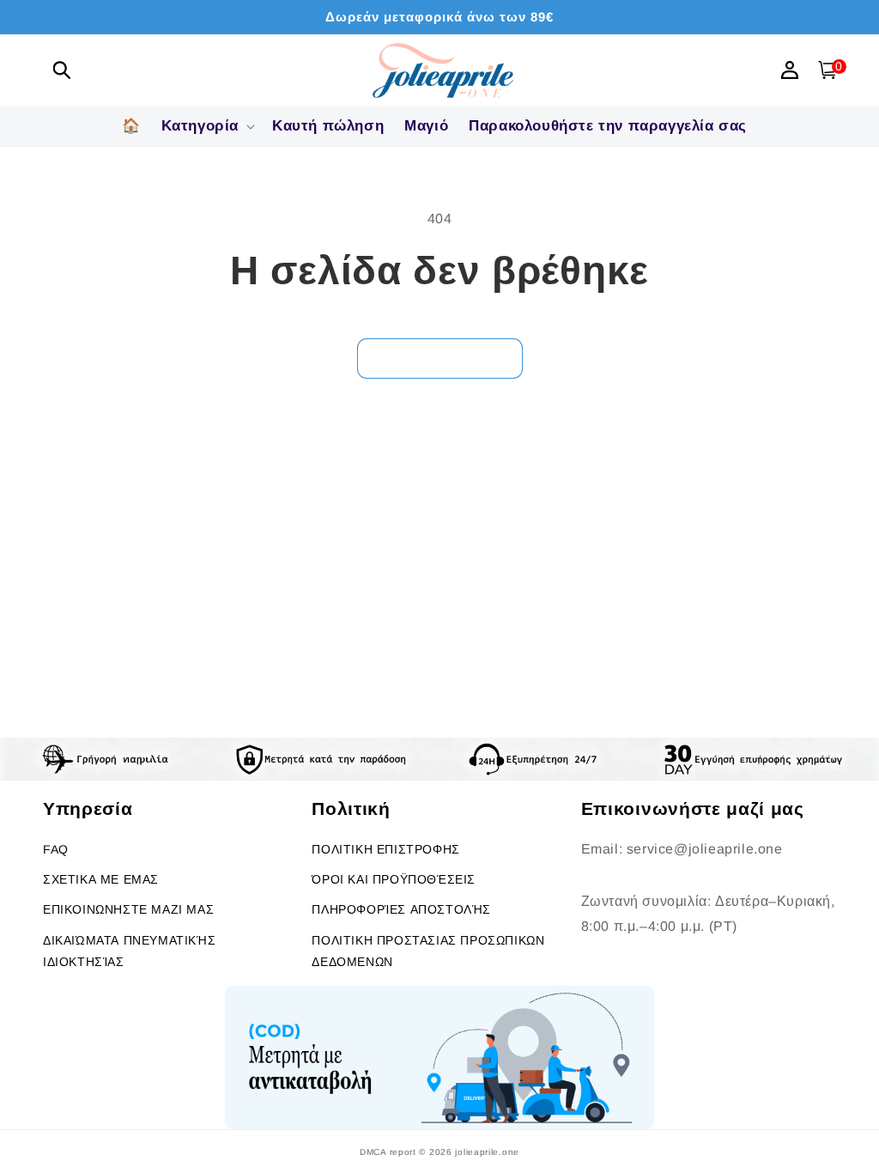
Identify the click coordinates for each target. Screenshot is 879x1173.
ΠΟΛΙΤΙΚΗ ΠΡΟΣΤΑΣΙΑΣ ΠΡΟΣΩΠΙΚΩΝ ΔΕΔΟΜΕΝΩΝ (428, 951)
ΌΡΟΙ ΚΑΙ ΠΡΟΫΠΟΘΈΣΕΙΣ (394, 879)
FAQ (56, 849)
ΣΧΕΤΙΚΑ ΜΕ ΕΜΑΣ (101, 879)
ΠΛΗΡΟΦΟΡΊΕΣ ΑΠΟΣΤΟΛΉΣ (401, 909)
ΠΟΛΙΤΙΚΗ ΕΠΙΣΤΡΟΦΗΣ (385, 849)
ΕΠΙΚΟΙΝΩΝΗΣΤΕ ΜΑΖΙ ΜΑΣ (128, 909)
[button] (62, 70)
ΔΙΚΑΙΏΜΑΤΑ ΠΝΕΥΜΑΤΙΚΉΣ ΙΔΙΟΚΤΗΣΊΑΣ (129, 951)
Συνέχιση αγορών (440, 357)
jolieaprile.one (487, 1152)
